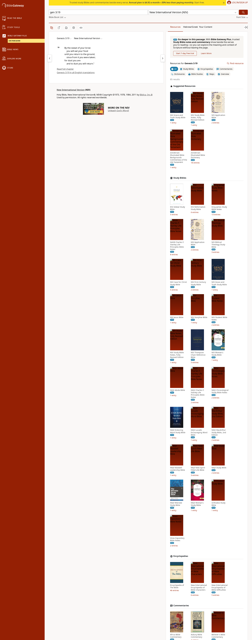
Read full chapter (65, 69)
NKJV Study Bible (219, 467)
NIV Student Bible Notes (219, 318)
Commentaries (181, 605)
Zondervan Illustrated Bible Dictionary (198, 155)
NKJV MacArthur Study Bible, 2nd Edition (219, 432)
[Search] (243, 12)
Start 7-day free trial (185, 53)
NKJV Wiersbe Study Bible (176, 504)
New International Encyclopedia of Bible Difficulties (220, 587)
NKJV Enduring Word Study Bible (177, 431)
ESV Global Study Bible (177, 208)
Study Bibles (179, 178)
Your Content (205, 26)
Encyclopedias (180, 556)
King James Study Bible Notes (219, 208)
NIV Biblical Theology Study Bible (218, 244)
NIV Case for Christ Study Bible (178, 283)
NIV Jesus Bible (176, 317)
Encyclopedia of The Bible (177, 586)
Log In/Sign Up (240, 2)
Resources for (183, 63)
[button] (237, 3)
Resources (175, 26)
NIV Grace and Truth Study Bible (177, 116)
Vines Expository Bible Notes (177, 539)
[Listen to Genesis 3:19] (81, 28)
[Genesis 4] (163, 58)
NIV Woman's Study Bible (217, 353)
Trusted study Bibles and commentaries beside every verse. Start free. (137, 2)
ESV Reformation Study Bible (198, 208)
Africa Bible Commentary (175, 635)
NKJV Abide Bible (177, 390)
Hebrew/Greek (190, 26)
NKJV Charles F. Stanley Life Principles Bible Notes (197, 394)
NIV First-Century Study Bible (198, 283)
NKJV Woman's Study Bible (197, 504)
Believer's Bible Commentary (218, 635)
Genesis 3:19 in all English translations (76, 72)
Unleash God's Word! (118, 110)
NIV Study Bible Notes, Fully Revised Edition (197, 117)
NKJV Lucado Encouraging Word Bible (199, 432)
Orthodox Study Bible (218, 504)
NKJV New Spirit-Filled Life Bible (198, 468)
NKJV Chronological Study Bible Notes (220, 391)
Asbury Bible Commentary (196, 635)
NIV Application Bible (218, 116)
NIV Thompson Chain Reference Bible (198, 354)
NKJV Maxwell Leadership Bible (177, 468)
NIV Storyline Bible (199, 317)
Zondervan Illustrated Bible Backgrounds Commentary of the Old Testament (178, 158)
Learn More (206, 53)
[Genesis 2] (50, 58)
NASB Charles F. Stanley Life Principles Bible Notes (177, 246)
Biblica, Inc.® (146, 94)
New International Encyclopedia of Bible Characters (199, 587)
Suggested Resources (184, 86)
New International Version (71, 89)
